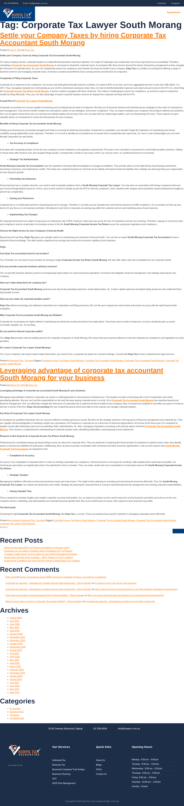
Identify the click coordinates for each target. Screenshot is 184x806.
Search (4, 527)
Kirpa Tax (29, 50)
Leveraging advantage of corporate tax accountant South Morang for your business (81, 373)
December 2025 (17, 637)
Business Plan (16, 360)
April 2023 (15, 692)
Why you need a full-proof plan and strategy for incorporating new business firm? (126, 595)
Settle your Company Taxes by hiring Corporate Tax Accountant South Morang (83, 38)
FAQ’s (107, 13)
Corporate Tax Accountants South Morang (144, 360)
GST (54, 778)
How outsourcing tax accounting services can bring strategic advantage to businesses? (136, 589)
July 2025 (14, 653)
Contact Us (125, 13)
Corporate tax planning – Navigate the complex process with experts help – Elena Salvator (48, 583)
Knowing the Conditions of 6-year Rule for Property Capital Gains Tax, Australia (42, 561)
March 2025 (15, 666)
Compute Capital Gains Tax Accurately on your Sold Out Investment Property (40, 554)
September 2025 (18, 647)
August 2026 (16, 618)
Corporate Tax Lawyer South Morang (34, 101)
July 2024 (14, 683)
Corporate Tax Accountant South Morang (33, 65)
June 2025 (15, 657)
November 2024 (17, 673)
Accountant (14, 520)
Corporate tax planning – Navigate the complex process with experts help (120, 601)
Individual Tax (58, 760)
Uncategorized (17, 718)
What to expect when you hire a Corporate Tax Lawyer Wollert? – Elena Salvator (43, 601)
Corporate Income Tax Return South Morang (26, 91)
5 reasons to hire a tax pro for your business (115, 583)
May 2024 (14, 689)
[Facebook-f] (11, 773)
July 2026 (14, 621)
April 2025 (15, 663)
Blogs (93, 13)
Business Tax (58, 765)
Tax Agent (29, 360)
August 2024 (16, 679)
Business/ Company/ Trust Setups (68, 769)
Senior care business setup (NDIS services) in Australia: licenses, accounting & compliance (62, 577)
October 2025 (16, 644)
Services (58, 13)
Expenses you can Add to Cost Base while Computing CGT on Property (38, 551)
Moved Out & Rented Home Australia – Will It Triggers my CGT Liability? (38, 557)
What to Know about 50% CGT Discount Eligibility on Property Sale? (37, 548)
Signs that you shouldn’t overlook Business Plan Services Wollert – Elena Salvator (44, 595)
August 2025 (16, 650)
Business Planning (61, 774)
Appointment (173, 12)
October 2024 (16, 676)
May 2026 (14, 627)
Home (41, 13)
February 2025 (17, 670)
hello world (10, 577)
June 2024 (15, 686)
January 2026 (16, 634)
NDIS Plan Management (64, 783)
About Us (76, 13)
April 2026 (15, 631)
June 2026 (15, 624)
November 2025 (17, 640)
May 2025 (14, 660)
